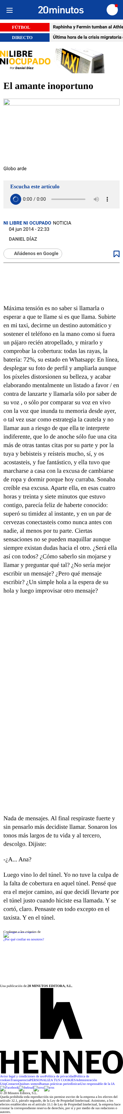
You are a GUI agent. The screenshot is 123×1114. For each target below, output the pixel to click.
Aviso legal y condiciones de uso (22, 1076)
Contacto (12, 1084)
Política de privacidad (59, 1076)
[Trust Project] (19, 932)
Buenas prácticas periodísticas (60, 1084)
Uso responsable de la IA (97, 1084)
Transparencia (20, 1080)
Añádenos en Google (36, 253)
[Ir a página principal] (61, 10)
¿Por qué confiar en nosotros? (23, 939)
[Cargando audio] (15, 199)
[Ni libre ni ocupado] (61, 61)
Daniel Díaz (23, 239)
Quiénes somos (28, 1084)
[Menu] (9, 9)
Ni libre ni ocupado (27, 223)
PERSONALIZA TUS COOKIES (53, 1080)
